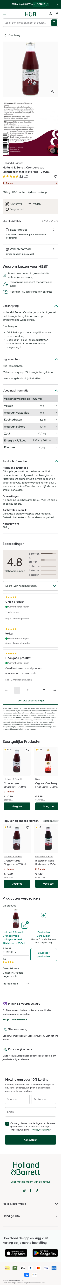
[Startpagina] (30, 14)
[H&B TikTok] (37, 1190)
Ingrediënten (11, 359)
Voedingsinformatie (15, 390)
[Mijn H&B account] (50, 14)
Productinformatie (15, 461)
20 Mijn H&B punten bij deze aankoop (25, 192)
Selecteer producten (43, 954)
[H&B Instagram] (24, 1190)
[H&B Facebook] (31, 1190)
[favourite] (28, 750)
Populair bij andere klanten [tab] (21, 821)
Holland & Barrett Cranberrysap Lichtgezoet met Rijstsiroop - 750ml (14, 938)
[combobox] (27, 22)
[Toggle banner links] (57, 4)
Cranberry (14, 35)
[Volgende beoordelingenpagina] (54, 690)
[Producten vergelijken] (43, 915)
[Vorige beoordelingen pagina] (6, 690)
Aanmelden (30, 1139)
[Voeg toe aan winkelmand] (25, 925)
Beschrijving (11, 306)
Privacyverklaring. (41, 1129)
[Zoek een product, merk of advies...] (54, 22)
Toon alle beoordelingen (30, 700)
